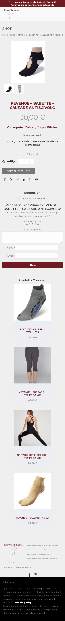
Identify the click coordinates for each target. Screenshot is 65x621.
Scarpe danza (26, 567)
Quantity (8, 161)
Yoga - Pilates (47, 127)
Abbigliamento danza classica (37, 545)
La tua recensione (32, 229)
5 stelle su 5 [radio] (38, 224)
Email (11, 255)
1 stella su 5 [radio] (27, 224)
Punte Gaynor (17, 567)
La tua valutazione (32, 221)
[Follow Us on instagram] (35, 575)
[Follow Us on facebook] (29, 575)
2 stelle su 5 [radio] (30, 224)
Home (5, 35)
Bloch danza (8, 567)
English (51, 4)
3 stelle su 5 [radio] (32, 224)
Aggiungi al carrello (18, 171)
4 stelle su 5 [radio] (35, 224)
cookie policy (23, 602)
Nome (11, 248)
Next (39, 62)
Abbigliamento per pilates (36, 558)
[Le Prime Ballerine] (12, 14)
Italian (59, 4)
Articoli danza (12, 563)
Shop (13, 35)
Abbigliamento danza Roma (41, 554)
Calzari (30, 127)
